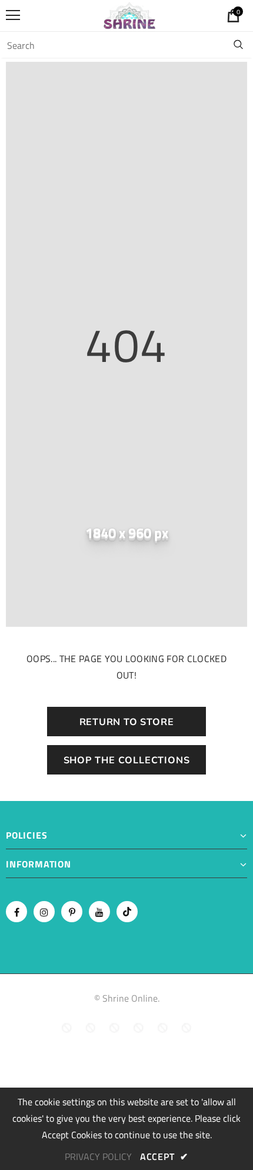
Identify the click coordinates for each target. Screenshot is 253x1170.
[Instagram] (44, 911)
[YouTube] (99, 911)
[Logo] (129, 15)
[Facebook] (16, 911)
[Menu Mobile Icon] (13, 15)
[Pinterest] (71, 911)
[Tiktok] (127, 911)
